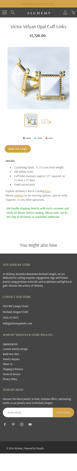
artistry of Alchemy (32, 285)
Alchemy (18, 448)
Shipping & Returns (13, 369)
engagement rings (45, 277)
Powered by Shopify (34, 448)
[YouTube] (30, 424)
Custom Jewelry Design (15, 349)
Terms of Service (11, 374)
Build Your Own (11, 354)
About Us (8, 364)
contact (19, 195)
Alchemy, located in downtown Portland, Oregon (31, 274)
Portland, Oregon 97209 (15, 312)
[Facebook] (4, 424)
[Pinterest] (13, 424)
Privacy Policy (10, 379)
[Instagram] (21, 424)
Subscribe (63, 412)
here (48, 191)
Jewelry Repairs (11, 359)
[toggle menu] (4, 12)
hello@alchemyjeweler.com (17, 323)
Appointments (10, 344)
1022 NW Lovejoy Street (15, 306)
